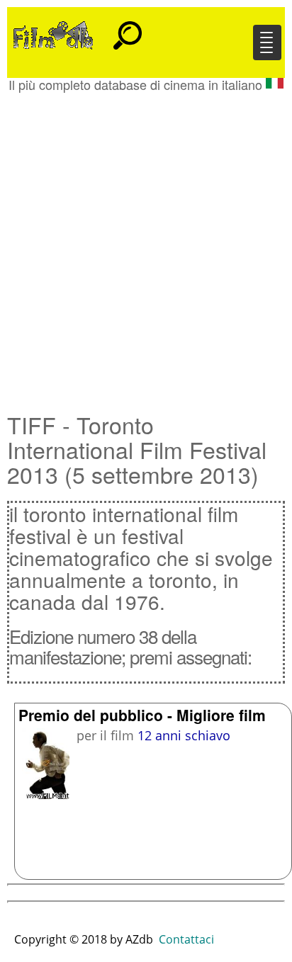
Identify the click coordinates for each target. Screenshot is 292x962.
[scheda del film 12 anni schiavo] (43, 763)
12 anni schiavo (183, 735)
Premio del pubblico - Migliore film (142, 714)
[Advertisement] (146, 245)
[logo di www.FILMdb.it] (53, 34)
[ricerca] (127, 29)
